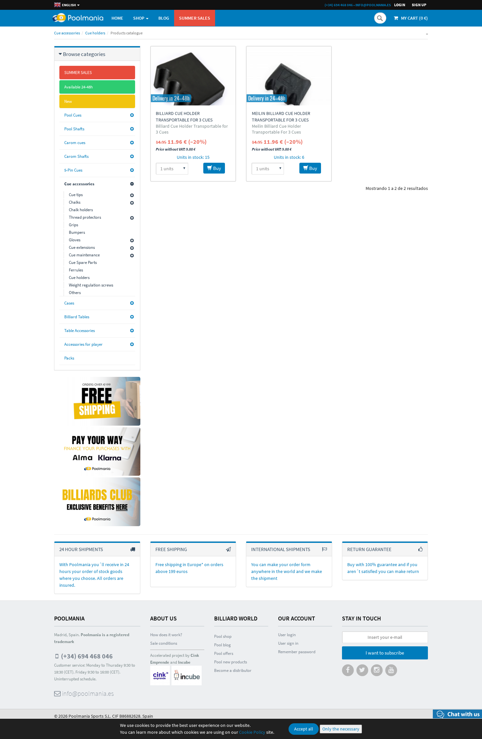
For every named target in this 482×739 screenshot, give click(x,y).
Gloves (74, 240)
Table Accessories (79, 330)
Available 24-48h (78, 87)
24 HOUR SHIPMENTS (81, 549)
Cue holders (95, 32)
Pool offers (223, 653)
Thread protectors (85, 217)
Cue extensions (82, 247)
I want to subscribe (385, 653)
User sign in (288, 643)
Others (75, 292)
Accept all (303, 729)
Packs (69, 358)
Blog (163, 18)
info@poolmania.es (373, 5)
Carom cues (74, 142)
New (68, 101)
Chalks (74, 202)
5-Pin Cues (73, 170)
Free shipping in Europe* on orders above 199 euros (189, 568)
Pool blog (222, 645)
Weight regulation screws (91, 285)
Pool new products (230, 662)
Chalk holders (81, 209)
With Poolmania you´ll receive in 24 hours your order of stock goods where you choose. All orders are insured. (94, 575)
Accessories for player (83, 344)
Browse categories (84, 54)
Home (117, 18)
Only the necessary (340, 729)
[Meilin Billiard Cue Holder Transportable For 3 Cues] (289, 75)
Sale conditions (163, 643)
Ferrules (76, 270)
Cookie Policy (252, 732)
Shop (139, 18)
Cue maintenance (84, 255)
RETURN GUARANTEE (369, 549)
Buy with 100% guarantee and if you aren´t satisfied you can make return (383, 568)
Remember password (296, 652)
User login (287, 634)
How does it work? (166, 634)
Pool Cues (72, 115)
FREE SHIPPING (171, 549)
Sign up (419, 4)
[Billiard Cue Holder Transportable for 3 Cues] (193, 75)
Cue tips (76, 194)
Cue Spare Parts (83, 262)
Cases (69, 303)
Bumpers (77, 232)
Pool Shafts (74, 129)
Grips (73, 225)
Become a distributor (232, 670)
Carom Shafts (76, 156)
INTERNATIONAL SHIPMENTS (280, 549)
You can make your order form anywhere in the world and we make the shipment (286, 571)
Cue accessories (67, 32)
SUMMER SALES (194, 18)
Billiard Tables (76, 317)
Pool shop (222, 636)
